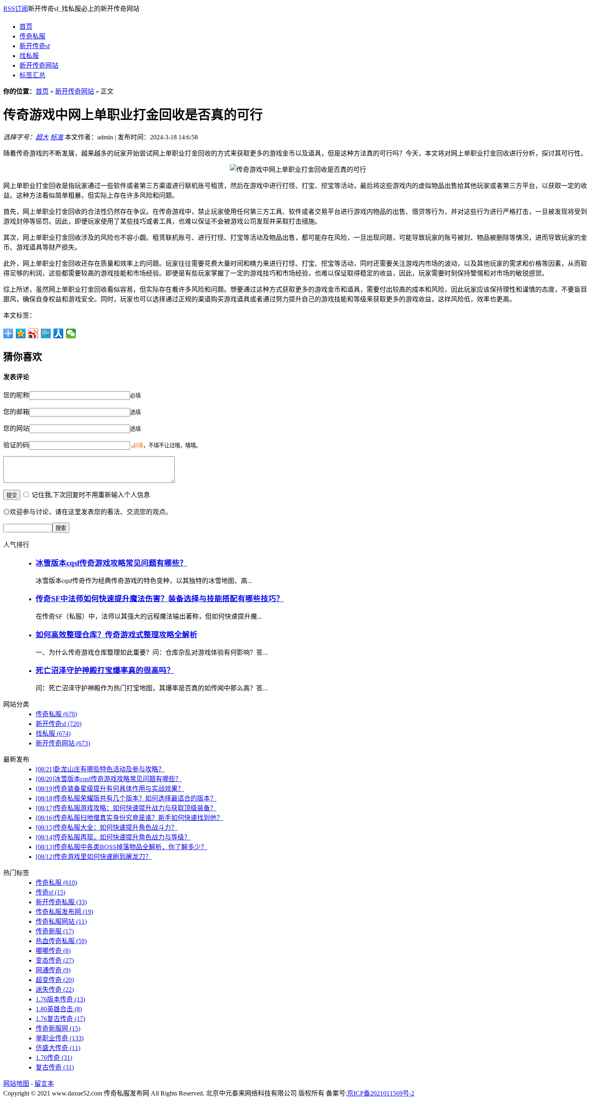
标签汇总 (32, 75)
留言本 (44, 1083)
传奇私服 (32, 36)
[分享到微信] (71, 333)
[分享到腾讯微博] (46, 333)
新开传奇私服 (61, 902)
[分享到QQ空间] (21, 333)
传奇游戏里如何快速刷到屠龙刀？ (94, 856)
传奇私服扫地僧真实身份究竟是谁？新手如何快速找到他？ (129, 817)
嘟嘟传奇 (53, 950)
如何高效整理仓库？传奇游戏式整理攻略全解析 (116, 634)
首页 (25, 26)
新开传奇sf (34, 46)
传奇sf (50, 892)
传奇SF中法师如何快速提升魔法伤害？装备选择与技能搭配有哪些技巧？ (160, 598)
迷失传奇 (55, 989)
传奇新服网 (58, 1028)
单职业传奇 (60, 1038)
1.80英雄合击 (59, 1009)
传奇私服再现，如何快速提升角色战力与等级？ (113, 837)
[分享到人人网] (59, 333)
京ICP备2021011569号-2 (380, 1093)
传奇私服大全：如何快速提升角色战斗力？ (107, 827)
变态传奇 (55, 960)
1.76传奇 (54, 1057)
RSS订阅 (15, 8)
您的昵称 (16, 395)
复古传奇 (55, 1067)
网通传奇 (53, 970)
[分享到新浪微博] (33, 333)
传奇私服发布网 (64, 911)
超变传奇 (55, 979)
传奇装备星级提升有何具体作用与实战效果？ (110, 788)
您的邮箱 (16, 411)
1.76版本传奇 (60, 999)
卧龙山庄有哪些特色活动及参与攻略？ (100, 769)
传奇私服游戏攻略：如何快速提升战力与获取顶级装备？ (126, 808)
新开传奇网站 (38, 65)
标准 (56, 137)
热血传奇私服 (61, 940)
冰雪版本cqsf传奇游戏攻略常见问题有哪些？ (111, 563)
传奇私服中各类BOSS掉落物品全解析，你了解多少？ (121, 846)
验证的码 (16, 445)
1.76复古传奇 (60, 1018)
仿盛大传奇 (58, 1047)
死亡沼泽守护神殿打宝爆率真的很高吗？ (105, 670)
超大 (42, 137)
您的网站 (16, 428)
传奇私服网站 (61, 921)
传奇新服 (55, 931)
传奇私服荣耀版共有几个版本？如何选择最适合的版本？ (126, 798)
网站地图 (16, 1083)
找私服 (29, 55)
